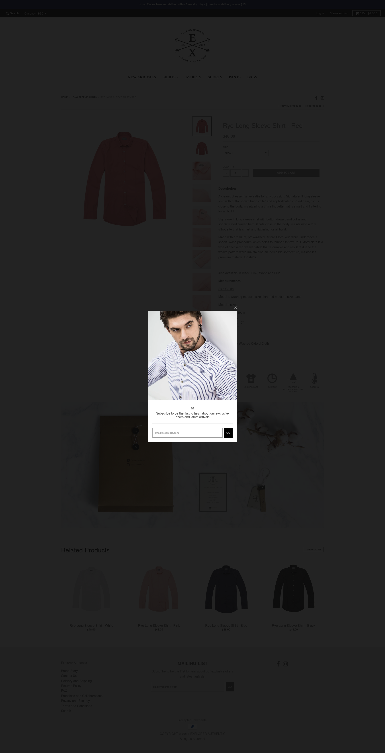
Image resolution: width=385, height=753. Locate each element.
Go (228, 432)
